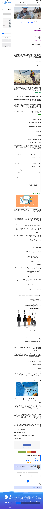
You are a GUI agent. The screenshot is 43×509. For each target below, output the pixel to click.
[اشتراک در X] (34, 476)
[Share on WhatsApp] (29, 476)
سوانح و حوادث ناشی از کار (29, 5)
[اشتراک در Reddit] (20, 476)
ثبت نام (34, 487)
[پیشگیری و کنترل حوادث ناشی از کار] (27, 13)
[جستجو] (15, 2)
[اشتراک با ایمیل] (16, 476)
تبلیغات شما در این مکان (7, 46)
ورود (8, 13)
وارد (35, 487)
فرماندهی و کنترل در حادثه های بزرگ (34, 457)
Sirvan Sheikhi (32, 21)
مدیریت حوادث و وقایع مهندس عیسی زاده (33, 458)
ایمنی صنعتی (35, 5)
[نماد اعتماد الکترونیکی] (8, 497)
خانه (38, 5)
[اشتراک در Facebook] (38, 476)
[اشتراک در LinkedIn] (25, 476)
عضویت (4, 13)
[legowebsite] (6, 2)
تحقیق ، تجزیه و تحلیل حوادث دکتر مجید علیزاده (32, 460)
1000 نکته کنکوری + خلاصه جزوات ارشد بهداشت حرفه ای (7, 40)
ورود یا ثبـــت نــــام (27, 445)
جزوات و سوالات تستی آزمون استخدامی (6, 41)
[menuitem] (39, 0)
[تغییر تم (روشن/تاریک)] (34, 0)
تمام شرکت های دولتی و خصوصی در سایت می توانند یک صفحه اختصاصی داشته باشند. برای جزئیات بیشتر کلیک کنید (7, 44)
